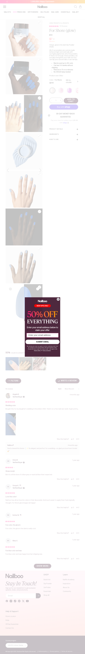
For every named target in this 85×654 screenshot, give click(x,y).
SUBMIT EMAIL (42, 342)
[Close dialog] (58, 299)
